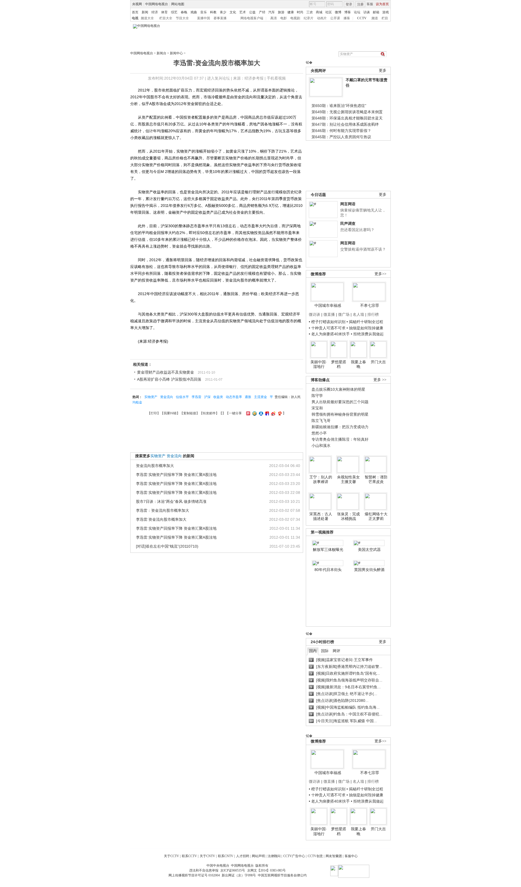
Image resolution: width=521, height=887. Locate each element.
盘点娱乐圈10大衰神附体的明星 (338, 389)
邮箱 (376, 12)
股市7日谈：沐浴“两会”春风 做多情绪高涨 (171, 501)
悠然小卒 (319, 433)
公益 (252, 12)
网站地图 (177, 4)
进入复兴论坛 (218, 78)
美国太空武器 (369, 549)
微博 (338, 12)
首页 (135, 12)
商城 (319, 12)
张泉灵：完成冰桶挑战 (348, 516)
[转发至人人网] (260, 413)
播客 (347, 18)
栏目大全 (165, 18)
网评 (336, 651)
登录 (349, 4)
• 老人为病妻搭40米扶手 (329, 334)
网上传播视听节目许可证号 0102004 (194, 875)
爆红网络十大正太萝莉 (376, 516)
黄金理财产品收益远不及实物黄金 (165, 372)
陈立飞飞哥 (321, 420)
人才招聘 (242, 856)
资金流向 (166, 397)
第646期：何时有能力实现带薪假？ (341, 130)
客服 (370, 4)
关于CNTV (207, 856)
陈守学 (317, 395)
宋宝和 (317, 408)
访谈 (366, 12)
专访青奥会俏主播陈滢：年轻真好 (340, 439)
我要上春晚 (358, 364)
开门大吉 (378, 362)
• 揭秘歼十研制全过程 (365, 322)
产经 (262, 12)
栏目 (385, 18)
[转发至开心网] (247, 413)
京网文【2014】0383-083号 (266, 870)
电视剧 (295, 18)
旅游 (281, 12)
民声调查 (347, 223)
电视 (135, 18)
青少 (223, 12)
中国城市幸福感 (327, 305)
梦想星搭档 (338, 364)
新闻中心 (176, 53)
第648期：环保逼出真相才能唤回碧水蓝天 (347, 118)
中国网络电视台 (156, 4)
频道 (374, 18)
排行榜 (373, 314)
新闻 (145, 12)
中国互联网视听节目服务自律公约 (282, 875)
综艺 (174, 12)
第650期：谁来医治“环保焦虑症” (339, 105)
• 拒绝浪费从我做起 (367, 334)
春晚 (184, 12)
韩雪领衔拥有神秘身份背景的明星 (340, 414)
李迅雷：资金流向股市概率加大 (162, 510)
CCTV (362, 18)
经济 (154, 12)
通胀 (248, 397)
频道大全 (147, 18)
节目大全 (182, 18)
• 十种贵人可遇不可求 (328, 328)
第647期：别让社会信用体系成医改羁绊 (345, 124)
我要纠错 (170, 413)
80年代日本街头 (328, 569)
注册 (360, 4)
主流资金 (260, 397)
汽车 (271, 12)
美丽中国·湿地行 (318, 364)
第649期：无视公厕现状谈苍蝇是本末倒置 (347, 112)
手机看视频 (276, 78)
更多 (382, 70)
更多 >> (379, 380)
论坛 (357, 12)
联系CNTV (225, 856)
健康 (290, 12)
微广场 (344, 314)
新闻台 (161, 53)
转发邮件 (209, 413)
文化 (233, 12)
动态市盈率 (234, 397)
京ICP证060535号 (232, 870)
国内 (313, 651)
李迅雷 (196, 397)
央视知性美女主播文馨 (348, 479)
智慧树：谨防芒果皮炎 (376, 479)
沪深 (207, 397)
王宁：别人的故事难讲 (320, 479)
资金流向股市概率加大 (155, 465)
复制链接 (189, 413)
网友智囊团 (334, 856)
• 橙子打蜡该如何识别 (327, 322)
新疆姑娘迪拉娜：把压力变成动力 (340, 427)
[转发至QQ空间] (254, 413)
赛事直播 (220, 18)
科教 (213, 12)
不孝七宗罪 (369, 305)
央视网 (137, 4)
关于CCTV (171, 856)
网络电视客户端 (251, 18)
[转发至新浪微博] (272, 413)
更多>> (380, 274)
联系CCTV (189, 856)
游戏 (385, 12)
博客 (347, 12)
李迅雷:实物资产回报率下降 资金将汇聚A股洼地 (176, 474)
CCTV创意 (315, 856)
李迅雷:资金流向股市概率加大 (161, 519)
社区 (328, 12)
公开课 (335, 18)
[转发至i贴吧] (266, 413)
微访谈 (314, 314)
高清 (273, 18)
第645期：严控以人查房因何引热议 (341, 137)
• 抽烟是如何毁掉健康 (365, 328)
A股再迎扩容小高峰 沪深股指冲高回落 (169, 379)
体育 (164, 12)
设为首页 (382, 4)
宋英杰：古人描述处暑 (320, 516)
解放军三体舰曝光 (328, 549)
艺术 (242, 12)
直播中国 (203, 18)
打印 (154, 413)
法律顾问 (274, 856)
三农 (309, 12)
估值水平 (182, 397)
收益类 (218, 397)
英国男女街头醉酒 (369, 569)
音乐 (203, 12)
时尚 (300, 12)
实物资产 (150, 397)
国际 (325, 651)
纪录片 (308, 18)
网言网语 (347, 204)
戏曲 (193, 12)
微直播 (329, 314)
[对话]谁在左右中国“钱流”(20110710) (167, 546)
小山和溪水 (321, 445)
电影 (283, 18)
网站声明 (258, 856)
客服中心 (351, 856)
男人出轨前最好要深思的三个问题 (340, 402)
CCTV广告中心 (294, 856)
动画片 (322, 18)
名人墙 (358, 314)
